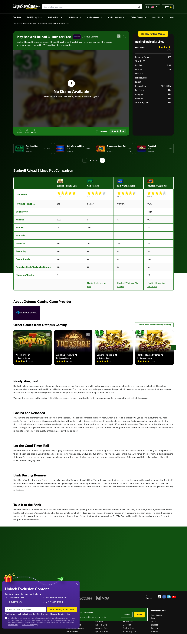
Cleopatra (127, 624)
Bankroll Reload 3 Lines (148, 354)
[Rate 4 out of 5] (120, 131)
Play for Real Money (155, 33)
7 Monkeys (21, 354)
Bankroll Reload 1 (105, 354)
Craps (153, 621)
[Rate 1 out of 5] (112, 131)
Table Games (156, 614)
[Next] (102, 160)
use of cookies (101, 617)
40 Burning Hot (129, 631)
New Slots (98, 621)
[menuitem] (55, 17)
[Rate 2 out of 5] (115, 131)
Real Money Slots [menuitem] (34, 17)
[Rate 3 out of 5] (118, 131)
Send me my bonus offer (62, 609)
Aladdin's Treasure (65, 354)
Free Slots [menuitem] (17, 17)
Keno (153, 618)
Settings (127, 614)
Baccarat (155, 631)
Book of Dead (129, 628)
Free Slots (32, 23)
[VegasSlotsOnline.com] (26, 6)
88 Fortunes (128, 621)
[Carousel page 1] (90, 160)
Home (25, 23)
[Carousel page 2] (93, 160)
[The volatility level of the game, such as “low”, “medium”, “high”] (144, 61)
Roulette (154, 628)
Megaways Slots (101, 628)
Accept (139, 614)
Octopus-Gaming (44, 23)
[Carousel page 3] (96, 160)
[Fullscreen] (124, 36)
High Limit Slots (101, 631)
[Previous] (84, 160)
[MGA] (102, 598)
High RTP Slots (100, 624)
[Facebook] (164, 597)
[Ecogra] (84, 598)
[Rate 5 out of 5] (123, 131)
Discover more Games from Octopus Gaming (154, 324)
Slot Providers (72, 631)
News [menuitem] (171, 17)
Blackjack (155, 624)
